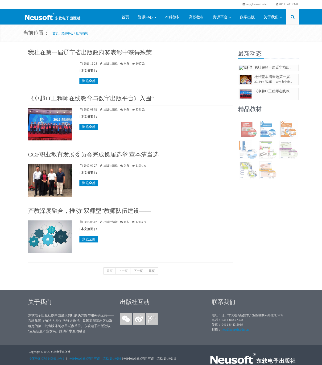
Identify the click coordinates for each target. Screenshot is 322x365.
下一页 (138, 271)
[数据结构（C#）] (268, 150)
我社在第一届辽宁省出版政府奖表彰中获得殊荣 (90, 52)
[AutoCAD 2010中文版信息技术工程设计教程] (288, 129)
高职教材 (196, 17)
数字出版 (247, 17)
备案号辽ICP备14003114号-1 (46, 358)
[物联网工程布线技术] (248, 150)
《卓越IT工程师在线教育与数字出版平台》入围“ (91, 98)
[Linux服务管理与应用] (288, 150)
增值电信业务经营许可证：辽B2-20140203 (95, 358)
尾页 (152, 271)
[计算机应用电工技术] (268, 129)
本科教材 (172, 17)
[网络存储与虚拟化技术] (268, 170)
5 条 (126, 165)
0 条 (126, 63)
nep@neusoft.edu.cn (257, 4)
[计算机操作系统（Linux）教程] (248, 170)
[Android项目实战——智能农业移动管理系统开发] (248, 129)
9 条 (126, 109)
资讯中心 (146, 17)
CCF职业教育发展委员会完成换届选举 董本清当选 (93, 154)
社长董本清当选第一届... (273, 77)
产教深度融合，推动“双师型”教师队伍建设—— (89, 211)
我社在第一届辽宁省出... (273, 67)
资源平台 (221, 17)
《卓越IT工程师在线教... (273, 91)
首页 (125, 17)
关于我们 (272, 17)
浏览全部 (88, 81)
